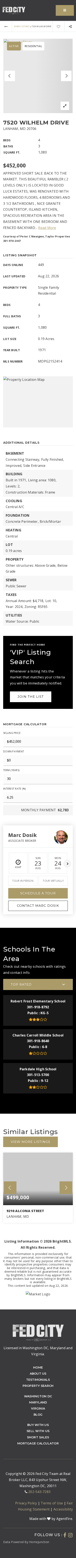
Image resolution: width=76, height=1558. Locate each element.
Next (67, 863)
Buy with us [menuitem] (38, 1425)
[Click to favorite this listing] (58, 26)
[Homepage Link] (14, 10)
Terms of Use (52, 1503)
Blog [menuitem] (38, 1414)
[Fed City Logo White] (38, 1332)
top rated (21, 984)
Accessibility (63, 1509)
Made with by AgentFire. (51, 1518)
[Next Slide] (66, 76)
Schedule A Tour (38, 893)
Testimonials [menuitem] (38, 1380)
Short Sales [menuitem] (38, 1437)
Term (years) (11, 770)
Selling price (11, 733)
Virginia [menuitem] (38, 1408)
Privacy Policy (26, 1503)
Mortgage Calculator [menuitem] (38, 1443)
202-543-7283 (39, 1491)
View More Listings (30, 1142)
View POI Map (38, 402)
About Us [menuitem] (38, 1373)
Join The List (31, 697)
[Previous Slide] (9, 76)
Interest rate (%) (14, 788)
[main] (38, 665)
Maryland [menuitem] (38, 1402)
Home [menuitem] (38, 1367)
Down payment (13, 751)
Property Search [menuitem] (38, 1386)
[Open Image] (38, 76)
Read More (47, 227)
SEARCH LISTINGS (22, 26)
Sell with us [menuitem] (38, 1431)
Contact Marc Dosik (38, 906)
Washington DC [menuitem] (38, 1396)
